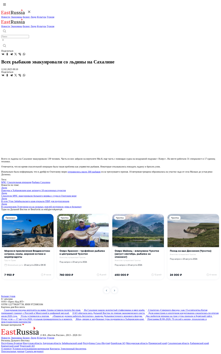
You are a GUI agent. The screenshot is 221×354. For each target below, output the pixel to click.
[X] (15, 54)
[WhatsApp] (24, 54)
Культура (41, 17)
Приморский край (157, 343)
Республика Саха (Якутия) (96, 343)
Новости (5, 17)
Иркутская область (32, 343)
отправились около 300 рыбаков (84, 171)
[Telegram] (11, 54)
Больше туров (8, 296)
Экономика (16, 17)
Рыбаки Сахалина (41, 182)
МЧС (3, 182)
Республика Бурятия (11, 343)
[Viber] (20, 54)
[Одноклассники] (7, 54)
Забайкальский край (72, 343)
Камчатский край (10, 346)
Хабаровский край (199, 343)
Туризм (50, 17)
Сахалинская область (178, 343)
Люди (33, 17)
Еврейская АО (118, 343)
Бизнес (26, 17)
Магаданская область (137, 343)
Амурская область (52, 343)
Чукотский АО (27, 346)
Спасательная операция (19, 182)
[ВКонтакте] (3, 54)
